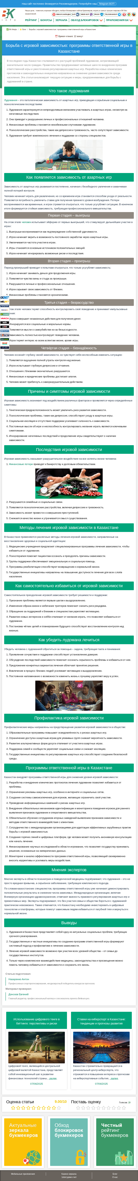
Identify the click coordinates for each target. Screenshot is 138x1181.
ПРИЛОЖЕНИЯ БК (117, 20)
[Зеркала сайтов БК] (23, 1143)
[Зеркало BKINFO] (8, 15)
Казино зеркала (68, 1174)
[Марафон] (4, 306)
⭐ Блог (23, 29)
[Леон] (4, 326)
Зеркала (61, 20)
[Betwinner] (4, 314)
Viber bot (85, 14)
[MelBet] (4, 301)
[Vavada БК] (4, 318)
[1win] (4, 322)
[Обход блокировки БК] (69, 1143)
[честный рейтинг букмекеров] (115, 1143)
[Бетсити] (4, 331)
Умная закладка (63, 14)
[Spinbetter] (4, 339)
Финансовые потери (21, 464)
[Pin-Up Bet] (4, 343)
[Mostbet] (4, 335)
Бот (74, 14)
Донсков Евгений (18, 994)
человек (26, 222)
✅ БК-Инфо (11, 29)
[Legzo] (4, 347)
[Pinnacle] (4, 310)
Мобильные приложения (23, 1174)
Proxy (97, 14)
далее (53, 1078)
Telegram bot (111, 14)
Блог (115, 1174)
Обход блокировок (85, 20)
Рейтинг (31, 20)
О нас (115, 1177)
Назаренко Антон (18, 979)
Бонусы (46, 20)
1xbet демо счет (69, 1177)
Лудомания (10, 100)
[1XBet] (4, 297)
